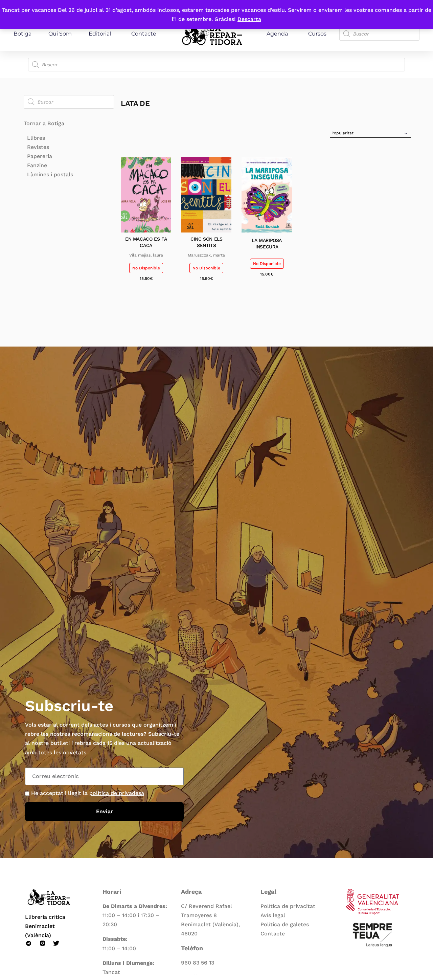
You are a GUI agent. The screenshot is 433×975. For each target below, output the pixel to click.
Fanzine (37, 165)
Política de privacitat (287, 906)
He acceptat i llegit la (87, 793)
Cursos (317, 33)
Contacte (143, 33)
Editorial (100, 33)
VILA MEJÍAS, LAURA (146, 255)
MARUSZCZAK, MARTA (206, 255)
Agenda (277, 33)
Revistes (38, 147)
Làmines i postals (50, 174)
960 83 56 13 (197, 962)
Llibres (36, 138)
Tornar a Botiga (44, 123)
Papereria (39, 156)
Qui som (60, 33)
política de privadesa (116, 793)
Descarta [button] (249, 19)
